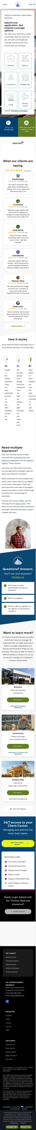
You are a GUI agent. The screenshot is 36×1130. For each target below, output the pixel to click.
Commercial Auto (19, 457)
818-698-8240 (9, 129)
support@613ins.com (17, 995)
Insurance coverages (19, 111)
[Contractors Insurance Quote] (10, 80)
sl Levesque (18, 205)
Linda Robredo (18, 255)
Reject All (25, 1127)
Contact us (18, 577)
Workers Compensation (10, 460)
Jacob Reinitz (18, 230)
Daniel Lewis (18, 306)
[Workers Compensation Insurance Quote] (25, 100)
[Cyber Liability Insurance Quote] (10, 100)
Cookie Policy (29, 1107)
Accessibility (7, 1107)
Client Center (20, 504)
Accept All (12, 1127)
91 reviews (27, 171)
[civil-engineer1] (18, 715)
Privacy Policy (16, 1107)
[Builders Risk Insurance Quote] (25, 80)
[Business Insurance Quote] (10, 61)
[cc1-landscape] (18, 762)
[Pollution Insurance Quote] (25, 61)
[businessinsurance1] (18, 669)
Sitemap (24, 1109)
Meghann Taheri (18, 281)
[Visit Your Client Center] (18, 871)
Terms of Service (15, 1109)
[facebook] (7, 1001)
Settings (22, 1123)
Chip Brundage (18, 179)
